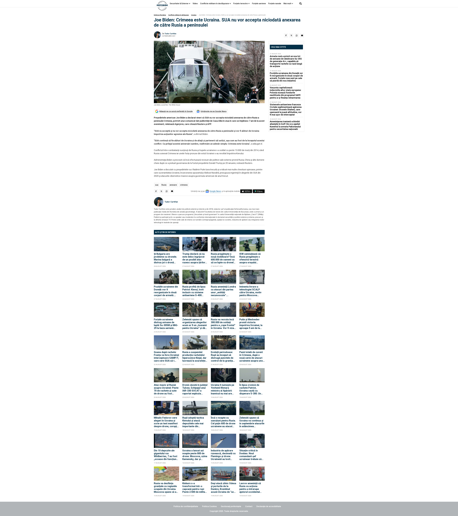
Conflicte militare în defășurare (178, 15)
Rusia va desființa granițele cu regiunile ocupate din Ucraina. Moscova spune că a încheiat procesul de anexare (165, 487)
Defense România (160, 15)
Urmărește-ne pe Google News (213, 111)
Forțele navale (274, 3)
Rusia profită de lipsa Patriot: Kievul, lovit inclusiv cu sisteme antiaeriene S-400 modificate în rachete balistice (194, 291)
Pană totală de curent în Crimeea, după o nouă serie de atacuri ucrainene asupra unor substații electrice (251, 356)
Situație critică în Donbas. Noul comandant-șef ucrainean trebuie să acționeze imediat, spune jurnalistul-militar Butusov (250, 455)
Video (195, 3)
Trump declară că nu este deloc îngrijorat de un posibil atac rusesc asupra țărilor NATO (193, 258)
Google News (215, 191)
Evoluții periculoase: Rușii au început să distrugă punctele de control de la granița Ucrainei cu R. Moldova (223, 356)
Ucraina (193, 15)
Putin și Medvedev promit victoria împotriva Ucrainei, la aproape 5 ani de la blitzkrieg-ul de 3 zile (250, 323)
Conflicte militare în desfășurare (214, 3)
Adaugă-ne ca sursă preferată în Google (176, 111)
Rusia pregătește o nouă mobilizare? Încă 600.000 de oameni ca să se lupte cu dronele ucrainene (223, 258)
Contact (248, 506)
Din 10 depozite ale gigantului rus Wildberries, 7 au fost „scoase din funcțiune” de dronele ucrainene (166, 455)
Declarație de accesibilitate (268, 506)
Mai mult (288, 3)
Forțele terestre (240, 3)
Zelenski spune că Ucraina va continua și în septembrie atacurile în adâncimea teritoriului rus (251, 422)
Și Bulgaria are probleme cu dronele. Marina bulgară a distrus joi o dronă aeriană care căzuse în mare (166, 258)
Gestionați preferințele (231, 506)
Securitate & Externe (179, 3)
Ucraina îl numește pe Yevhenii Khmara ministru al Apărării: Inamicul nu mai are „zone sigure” (222, 389)
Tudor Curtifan (170, 34)
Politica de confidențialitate (186, 506)
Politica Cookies (209, 506)
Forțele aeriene (259, 3)
